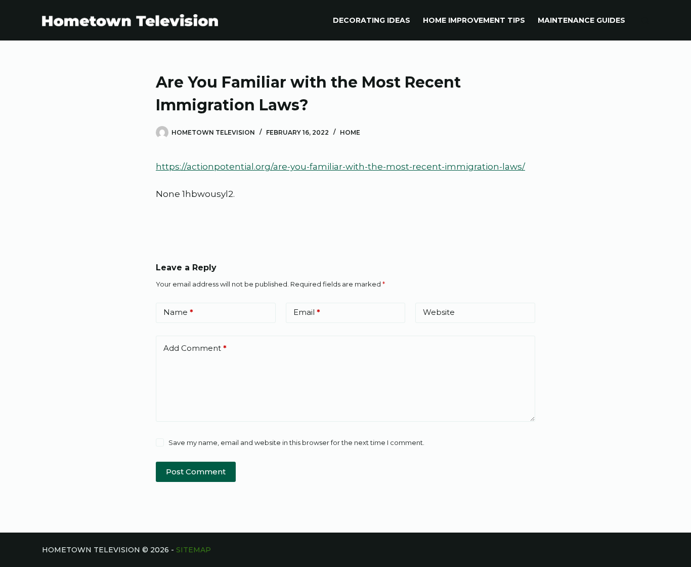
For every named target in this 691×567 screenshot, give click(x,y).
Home (350, 132)
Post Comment (196, 471)
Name (178, 312)
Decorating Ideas (371, 20)
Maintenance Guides (581, 20)
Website (439, 312)
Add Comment (195, 348)
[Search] (645, 20)
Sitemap (193, 549)
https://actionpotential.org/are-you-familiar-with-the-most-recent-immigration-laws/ (340, 166)
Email (306, 312)
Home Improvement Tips (474, 20)
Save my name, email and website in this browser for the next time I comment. (296, 442)
